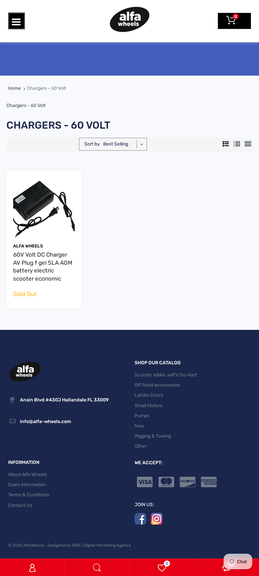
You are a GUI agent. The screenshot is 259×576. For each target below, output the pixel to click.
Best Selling (115, 144)
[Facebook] (140, 518)
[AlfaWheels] (129, 19)
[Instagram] (157, 518)
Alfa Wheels (28, 245)
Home (14, 88)
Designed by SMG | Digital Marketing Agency (89, 545)
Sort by (92, 144)
